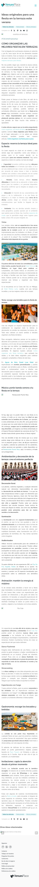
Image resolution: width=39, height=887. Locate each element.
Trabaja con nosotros (8, 853)
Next (36, 832)
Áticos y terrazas (31, 27)
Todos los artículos (8, 27)
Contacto (4, 851)
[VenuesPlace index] (12, 5)
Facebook (11, 30)
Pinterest (17, 30)
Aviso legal (5, 863)
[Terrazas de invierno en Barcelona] (19, 832)
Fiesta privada (20, 27)
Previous (2, 832)
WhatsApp (27, 30)
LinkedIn (20, 30)
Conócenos (5, 858)
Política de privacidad (8, 866)
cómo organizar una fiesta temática (13, 129)
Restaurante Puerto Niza (11, 449)
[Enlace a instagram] (10, 847)
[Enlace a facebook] (3, 847)
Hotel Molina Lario (11, 289)
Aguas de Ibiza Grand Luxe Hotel (19, 362)
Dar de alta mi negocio (8, 861)
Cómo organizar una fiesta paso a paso (20, 139)
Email (24, 30)
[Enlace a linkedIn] (6, 847)
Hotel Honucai (30, 266)
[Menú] (35, 5)
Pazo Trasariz (14, 752)
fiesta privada (11, 796)
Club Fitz (34, 631)
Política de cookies (7, 868)
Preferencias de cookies (8, 871)
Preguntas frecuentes (8, 856)
